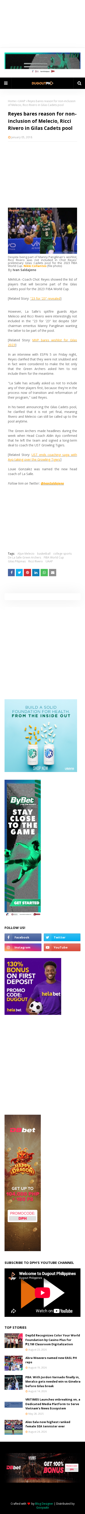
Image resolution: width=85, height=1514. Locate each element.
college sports (62, 554)
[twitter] (62, 937)
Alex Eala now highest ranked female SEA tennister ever (47, 1424)
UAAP (21, 101)
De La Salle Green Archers (24, 557)
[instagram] (23, 947)
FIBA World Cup (54, 557)
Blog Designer (44, 1504)
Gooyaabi (42, 1507)
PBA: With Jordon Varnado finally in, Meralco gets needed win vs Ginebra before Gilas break (52, 1381)
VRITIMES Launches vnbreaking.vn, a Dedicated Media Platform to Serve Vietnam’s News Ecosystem (52, 1403)
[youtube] (62, 947)
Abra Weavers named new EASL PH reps (51, 1360)
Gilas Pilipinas (17, 561)
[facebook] (23, 937)
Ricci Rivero (35, 561)
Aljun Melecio (25, 554)
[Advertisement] (42, 174)
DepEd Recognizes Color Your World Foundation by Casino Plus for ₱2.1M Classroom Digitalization (52, 1339)
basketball (44, 554)
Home (12, 101)
